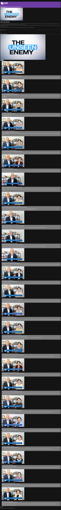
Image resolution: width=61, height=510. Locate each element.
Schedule (5, 6)
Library (8, 6)
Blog (9, 6)
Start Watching (17, 6)
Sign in (20, 6)
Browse (1, 6)
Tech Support (11, 6)
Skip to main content (2, 0)
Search (3, 6)
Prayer (14, 6)
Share (1, 28)
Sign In (5, 7)
